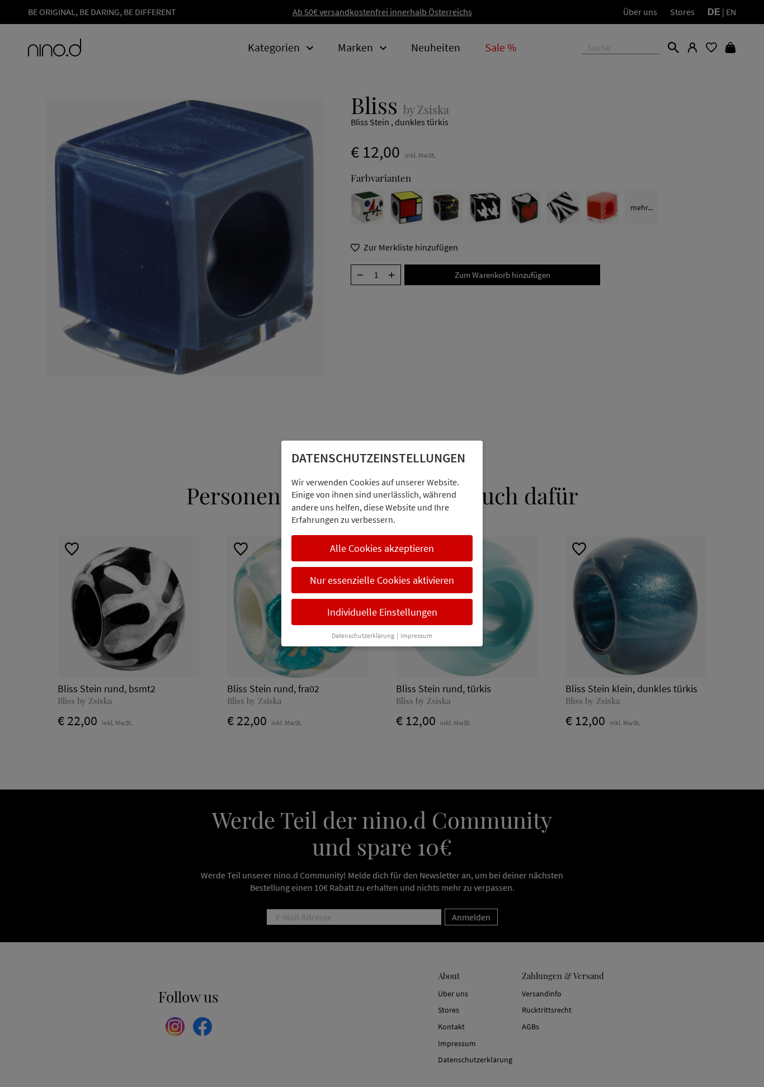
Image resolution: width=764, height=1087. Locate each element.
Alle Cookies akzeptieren (382, 548)
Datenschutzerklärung (363, 635)
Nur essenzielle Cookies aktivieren (382, 580)
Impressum (416, 635)
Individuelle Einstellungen (382, 612)
